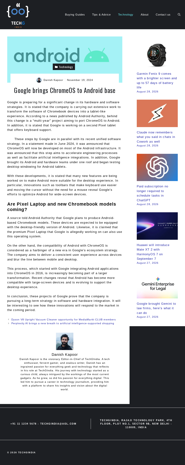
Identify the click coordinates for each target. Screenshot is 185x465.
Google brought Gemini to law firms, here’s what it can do (156, 308)
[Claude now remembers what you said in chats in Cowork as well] (157, 124)
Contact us (163, 14)
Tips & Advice (101, 14)
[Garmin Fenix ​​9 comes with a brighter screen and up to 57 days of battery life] (157, 66)
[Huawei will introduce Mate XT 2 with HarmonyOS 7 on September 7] (157, 237)
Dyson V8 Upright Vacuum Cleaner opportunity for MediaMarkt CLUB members (63, 319)
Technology (126, 14)
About (145, 14)
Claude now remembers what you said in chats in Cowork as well (156, 137)
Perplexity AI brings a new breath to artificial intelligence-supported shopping (62, 323)
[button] (179, 14)
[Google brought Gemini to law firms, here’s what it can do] (157, 296)
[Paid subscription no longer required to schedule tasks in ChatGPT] (157, 179)
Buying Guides (75, 14)
